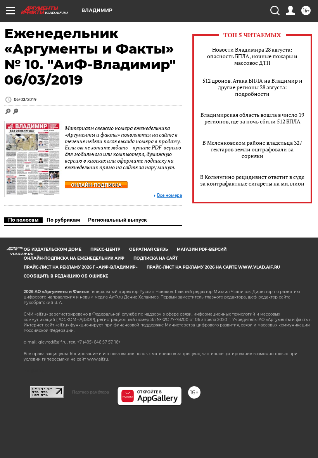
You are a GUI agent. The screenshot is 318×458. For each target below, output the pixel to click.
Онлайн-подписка (96, 185)
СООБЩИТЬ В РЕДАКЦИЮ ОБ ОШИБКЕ (66, 276)
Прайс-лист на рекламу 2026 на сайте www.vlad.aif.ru (213, 267)
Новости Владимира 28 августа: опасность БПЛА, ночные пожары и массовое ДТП (252, 56)
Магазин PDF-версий (201, 249)
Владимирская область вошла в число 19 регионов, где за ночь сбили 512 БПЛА (252, 118)
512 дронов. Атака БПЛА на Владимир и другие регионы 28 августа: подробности (252, 87)
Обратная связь (148, 249)
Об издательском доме (52, 249)
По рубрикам (63, 220)
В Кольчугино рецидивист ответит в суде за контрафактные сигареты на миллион (252, 180)
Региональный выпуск (117, 220)
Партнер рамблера (90, 392)
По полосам (23, 220)
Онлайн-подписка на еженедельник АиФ (74, 258)
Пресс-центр (105, 249)
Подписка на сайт (155, 258)
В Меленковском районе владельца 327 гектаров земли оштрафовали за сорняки (252, 149)
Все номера (169, 195)
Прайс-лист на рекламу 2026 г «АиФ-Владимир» (81, 267)
